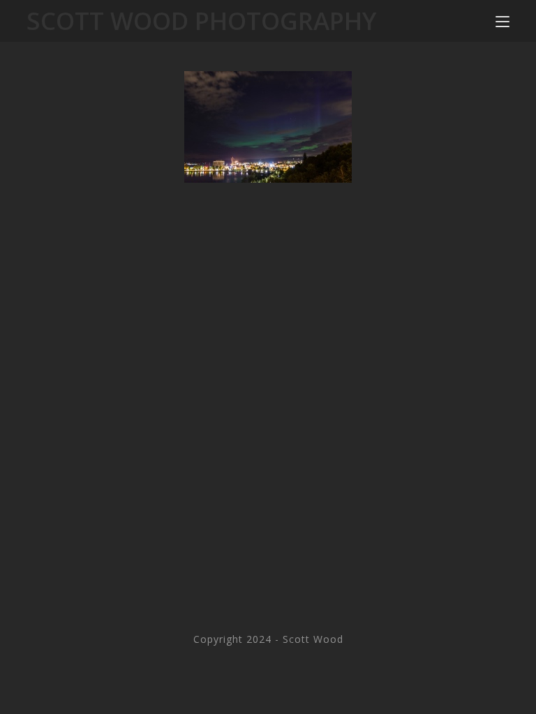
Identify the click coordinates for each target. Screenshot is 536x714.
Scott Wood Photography (201, 20)
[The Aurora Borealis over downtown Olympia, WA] (268, 127)
